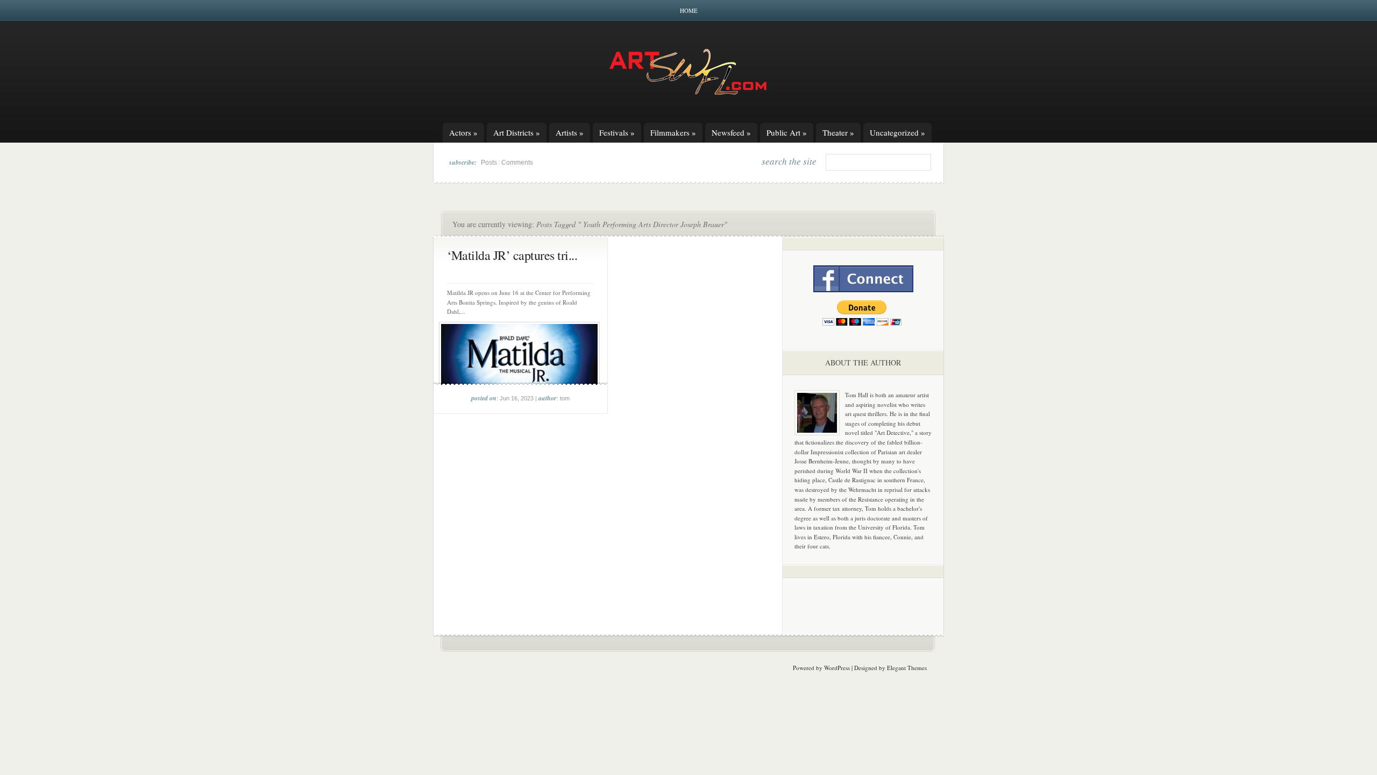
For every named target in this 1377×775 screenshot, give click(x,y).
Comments (517, 162)
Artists (570, 132)
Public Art (786, 132)
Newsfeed (731, 132)
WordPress (837, 668)
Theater (838, 132)
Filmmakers (673, 132)
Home (689, 10)
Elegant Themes (907, 668)
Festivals (617, 132)
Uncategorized (897, 132)
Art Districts (516, 132)
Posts (489, 162)
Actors (463, 132)
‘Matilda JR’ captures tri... (512, 255)
